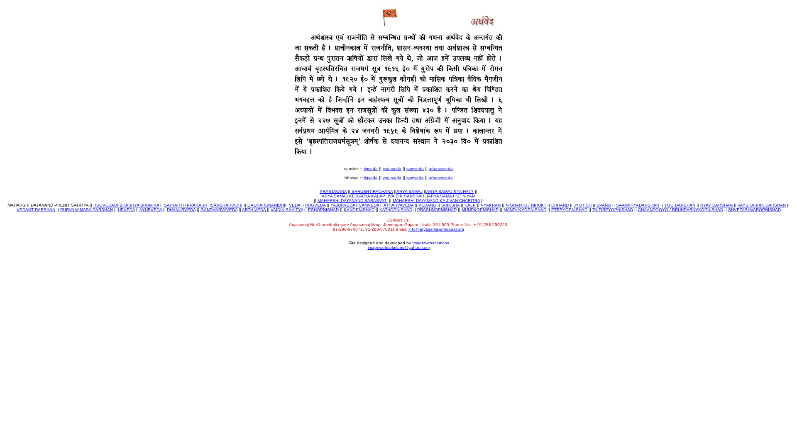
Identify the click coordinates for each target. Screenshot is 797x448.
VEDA (294, 205)
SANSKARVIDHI (226, 205)
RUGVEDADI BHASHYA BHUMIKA (126, 205)
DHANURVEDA (181, 209)
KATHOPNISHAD (395, 209)
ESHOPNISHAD (323, 209)
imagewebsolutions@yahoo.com (399, 247)
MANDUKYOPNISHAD (525, 209)
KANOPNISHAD (359, 209)
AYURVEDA (150, 209)
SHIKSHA (450, 205)
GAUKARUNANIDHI (266, 205)
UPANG (604, 205)
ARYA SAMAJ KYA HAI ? (450, 191)
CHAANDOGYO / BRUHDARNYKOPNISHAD (680, 209)
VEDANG (427, 205)
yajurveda (392, 168)
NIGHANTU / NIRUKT (526, 205)
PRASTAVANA (333, 191)
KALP (470, 205)
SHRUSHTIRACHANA (371, 191)
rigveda (371, 168)
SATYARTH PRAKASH (185, 205)
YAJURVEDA (342, 205)
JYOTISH (583, 205)
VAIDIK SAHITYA (287, 209)
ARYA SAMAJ (409, 191)
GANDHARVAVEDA (218, 209)
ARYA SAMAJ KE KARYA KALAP (353, 196)
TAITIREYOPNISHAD (612, 209)
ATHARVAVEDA (398, 205)
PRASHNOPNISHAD (437, 209)
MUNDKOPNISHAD (480, 209)
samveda (415, 168)
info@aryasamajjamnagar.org (436, 229)
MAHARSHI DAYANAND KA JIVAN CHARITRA (436, 200)
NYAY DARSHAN (717, 205)
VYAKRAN (491, 205)
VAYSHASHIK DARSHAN (762, 205)
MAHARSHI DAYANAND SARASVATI (353, 200)
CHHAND (560, 205)
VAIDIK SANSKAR (406, 196)
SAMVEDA (369, 205)
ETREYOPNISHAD (569, 209)
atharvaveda (441, 168)
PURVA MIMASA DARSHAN (86, 209)
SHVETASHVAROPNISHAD (754, 209)
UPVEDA (126, 209)
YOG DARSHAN (679, 205)
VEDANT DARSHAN (36, 209)
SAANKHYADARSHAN (637, 205)
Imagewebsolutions (430, 243)
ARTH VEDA (254, 209)
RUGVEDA (315, 205)
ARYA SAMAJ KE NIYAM (451, 196)
